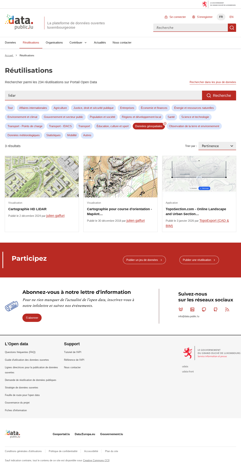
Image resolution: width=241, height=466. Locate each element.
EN (231, 16)
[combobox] (190, 28)
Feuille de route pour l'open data (22, 395)
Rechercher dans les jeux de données (213, 82)
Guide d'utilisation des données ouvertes (27, 359)
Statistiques (53, 135)
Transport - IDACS (60, 126)
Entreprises (127, 107)
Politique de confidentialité (63, 451)
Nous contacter (122, 42)
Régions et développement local (141, 116)
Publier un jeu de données (142, 259)
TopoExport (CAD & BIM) (197, 223)
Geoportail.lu (61, 434)
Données (10, 42)
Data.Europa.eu (85, 434)
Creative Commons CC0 (96, 460)
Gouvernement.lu (111, 434)
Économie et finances (154, 107)
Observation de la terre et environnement (194, 126)
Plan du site (111, 451)
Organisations (54, 42)
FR (221, 16)
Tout (10, 107)
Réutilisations (31, 42)
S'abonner (32, 317)
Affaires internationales (33, 107)
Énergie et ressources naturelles (194, 107)
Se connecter (177, 16)
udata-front (188, 371)
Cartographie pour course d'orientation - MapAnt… (119, 211)
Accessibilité (91, 451)
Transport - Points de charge (25, 126)
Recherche (232, 28)
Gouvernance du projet (17, 402)
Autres (87, 135)
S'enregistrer (205, 16)
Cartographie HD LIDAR (27, 209)
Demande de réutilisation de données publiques (30, 380)
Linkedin (192, 309)
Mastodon (204, 309)
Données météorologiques (24, 135)
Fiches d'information (16, 410)
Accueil (9, 55)
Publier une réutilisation (197, 259)
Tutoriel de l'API (72, 352)
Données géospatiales (148, 126)
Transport (84, 126)
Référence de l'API (74, 359)
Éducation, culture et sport (113, 126)
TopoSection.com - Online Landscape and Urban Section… (196, 211)
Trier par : (191, 145)
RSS (227, 309)
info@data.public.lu (188, 316)
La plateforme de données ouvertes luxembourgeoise (76, 25)
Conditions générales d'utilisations (24, 451)
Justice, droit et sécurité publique (93, 107)
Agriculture (60, 107)
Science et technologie (195, 116)
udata (185, 366)
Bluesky (181, 309)
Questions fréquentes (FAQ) (20, 352)
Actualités (100, 42)
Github (215, 309)
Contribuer (75, 42)
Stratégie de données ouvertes (21, 387)
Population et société (102, 116)
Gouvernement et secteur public (63, 116)
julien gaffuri (55, 216)
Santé (171, 116)
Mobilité (72, 135)
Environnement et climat (22, 116)
